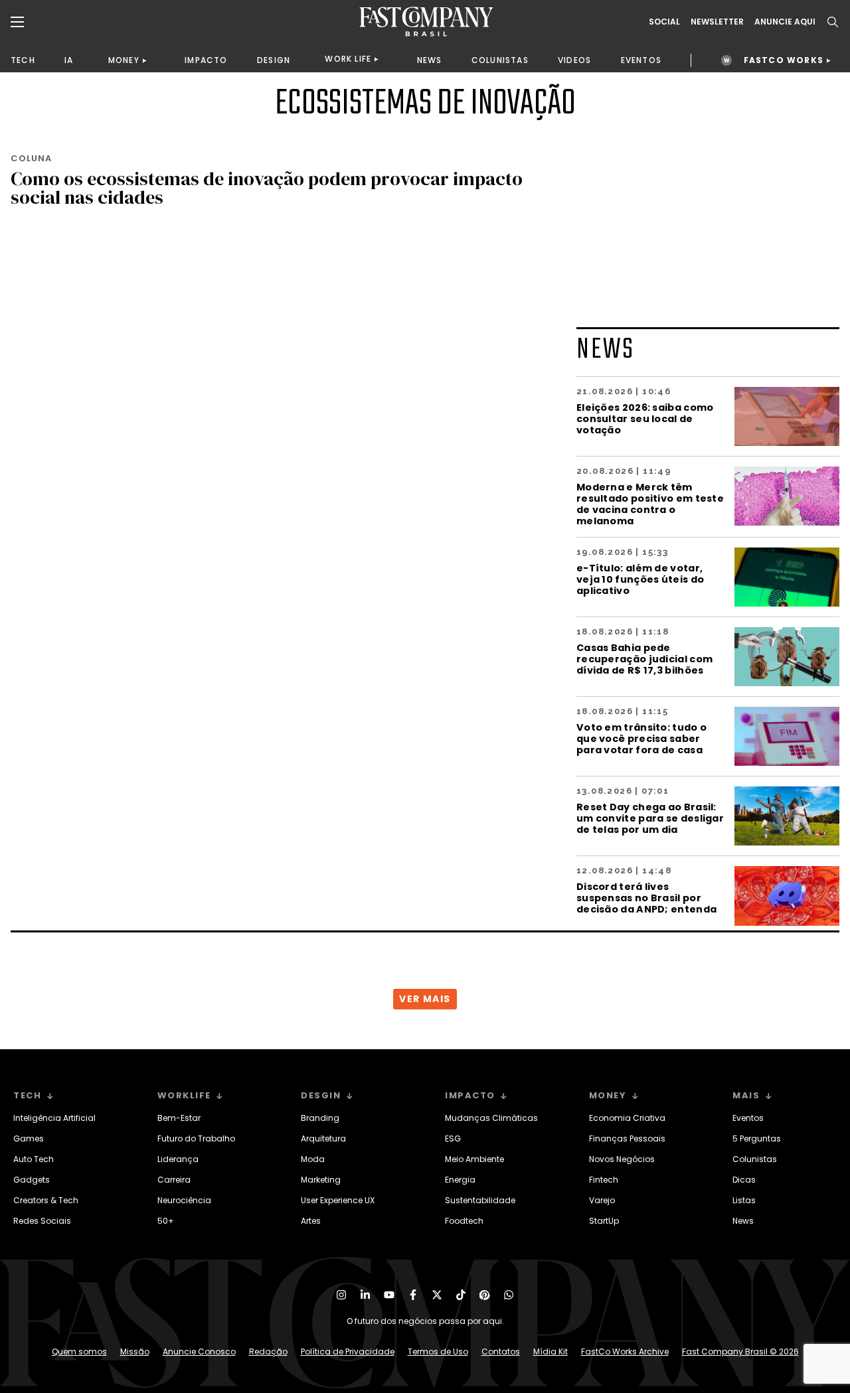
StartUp (604, 1221)
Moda (313, 1159)
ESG (453, 1138)
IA (68, 60)
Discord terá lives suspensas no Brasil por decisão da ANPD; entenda (646, 897)
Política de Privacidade (347, 1351)
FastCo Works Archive (625, 1351)
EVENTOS (641, 60)
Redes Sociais (42, 1221)
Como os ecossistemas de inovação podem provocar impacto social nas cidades (267, 188)
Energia (460, 1180)
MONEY (123, 60)
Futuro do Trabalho (196, 1138)
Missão (134, 1351)
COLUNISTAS (500, 60)
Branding (320, 1118)
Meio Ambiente (474, 1159)
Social (664, 22)
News (743, 1221)
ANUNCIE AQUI (784, 22)
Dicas (744, 1180)
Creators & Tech (45, 1200)
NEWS (429, 60)
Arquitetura (323, 1138)
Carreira (174, 1180)
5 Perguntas (756, 1138)
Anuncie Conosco (199, 1351)
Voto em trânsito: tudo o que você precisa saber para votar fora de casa (641, 738)
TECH (23, 60)
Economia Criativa (627, 1118)
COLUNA (31, 158)
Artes (311, 1221)
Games (28, 1138)
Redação (268, 1351)
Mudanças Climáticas (491, 1118)
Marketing (321, 1180)
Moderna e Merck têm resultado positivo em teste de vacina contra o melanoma (650, 503)
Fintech (603, 1180)
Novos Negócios (622, 1159)
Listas (744, 1200)
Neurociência (184, 1200)
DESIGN (273, 60)
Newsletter (717, 22)
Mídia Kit (550, 1351)
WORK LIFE (348, 58)
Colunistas (754, 1159)
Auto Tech (33, 1159)
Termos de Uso (438, 1351)
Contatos (500, 1351)
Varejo (602, 1200)
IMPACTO (206, 60)
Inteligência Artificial (54, 1118)
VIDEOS (574, 60)
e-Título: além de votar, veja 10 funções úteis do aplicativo (640, 579)
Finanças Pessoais (627, 1138)
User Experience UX (338, 1200)
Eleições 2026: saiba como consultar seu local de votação (645, 418)
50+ (165, 1221)
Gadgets (31, 1180)
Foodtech (464, 1221)
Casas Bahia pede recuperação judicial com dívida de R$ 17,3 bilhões (644, 658)
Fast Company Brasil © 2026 (740, 1351)
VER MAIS (424, 998)
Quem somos (79, 1351)
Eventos (748, 1118)
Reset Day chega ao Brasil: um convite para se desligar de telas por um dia (650, 818)
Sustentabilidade (480, 1200)
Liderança (178, 1159)
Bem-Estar (179, 1118)
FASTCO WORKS (783, 60)
